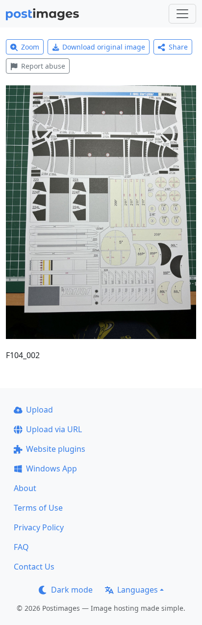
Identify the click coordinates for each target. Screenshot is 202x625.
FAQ (21, 547)
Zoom (30, 47)
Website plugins (55, 448)
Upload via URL (54, 429)
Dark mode (72, 589)
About (25, 488)
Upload (39, 409)
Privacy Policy (39, 527)
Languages (137, 589)
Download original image (103, 47)
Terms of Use (38, 507)
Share (178, 47)
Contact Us (34, 566)
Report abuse (43, 66)
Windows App (51, 468)
